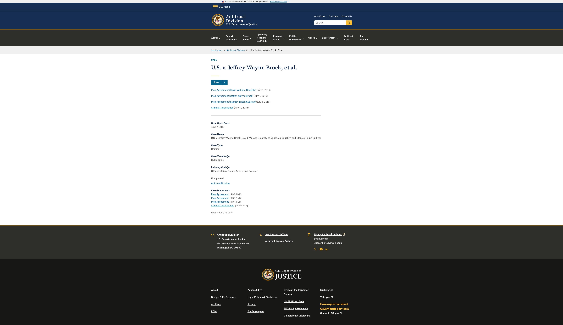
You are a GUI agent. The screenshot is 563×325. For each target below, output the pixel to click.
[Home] (235, 25)
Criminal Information (222, 107)
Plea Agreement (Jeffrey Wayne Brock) (232, 96)
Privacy (251, 304)
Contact (329, 313)
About (214, 290)
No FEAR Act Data (294, 301)
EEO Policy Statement (296, 308)
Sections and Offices (276, 234)
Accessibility (254, 290)
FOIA (214, 311)
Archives (216, 304)
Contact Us (347, 16)
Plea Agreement (220, 194)
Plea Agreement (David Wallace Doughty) (233, 90)
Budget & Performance (223, 297)
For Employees (255, 311)
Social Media (321, 238)
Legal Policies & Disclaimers (262, 297)
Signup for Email (328, 234)
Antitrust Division (220, 183)
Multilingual (326, 290)
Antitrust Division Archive (279, 241)
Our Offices (319, 16)
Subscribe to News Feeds (328, 243)
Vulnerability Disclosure (297, 315)
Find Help (333, 16)
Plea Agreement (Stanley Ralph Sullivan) (233, 101)
